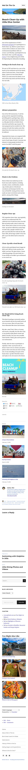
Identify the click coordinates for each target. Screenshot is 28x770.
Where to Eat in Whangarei (10, 700)
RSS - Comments (8, 722)
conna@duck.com (9, 615)
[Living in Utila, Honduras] (13, 431)
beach (16, 502)
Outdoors (6, 504)
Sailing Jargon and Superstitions (11, 747)
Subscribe (21, 602)
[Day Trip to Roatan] (13, 451)
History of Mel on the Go (9, 743)
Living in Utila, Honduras (8, 439)
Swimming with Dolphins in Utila (10, 479)
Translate (14, 712)
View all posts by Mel (12, 495)
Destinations (5, 740)
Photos (10, 504)
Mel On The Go (8, 5)
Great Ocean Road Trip (8, 656)
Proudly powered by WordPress (17, 759)
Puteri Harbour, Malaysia (15, 619)
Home (4, 729)
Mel (5, 501)
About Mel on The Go (8, 733)
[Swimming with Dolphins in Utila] (13, 471)
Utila (13, 502)
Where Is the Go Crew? (9, 750)
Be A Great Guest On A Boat (10, 736)
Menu (23, 5)
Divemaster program (8, 44)
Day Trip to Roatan (6, 459)
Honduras (9, 502)
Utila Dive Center (16, 504)
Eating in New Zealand (8, 678)
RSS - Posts (7, 720)
